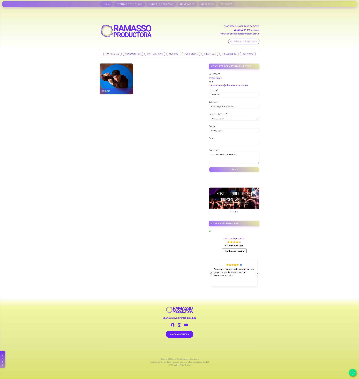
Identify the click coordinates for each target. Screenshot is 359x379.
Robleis (106, 91)
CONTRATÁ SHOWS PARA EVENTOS (241, 26)
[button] (257, 273)
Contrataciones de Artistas (187, 359)
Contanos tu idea (179, 334)
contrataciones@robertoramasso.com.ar (239, 33)
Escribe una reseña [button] (234, 251)
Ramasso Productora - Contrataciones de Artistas (126, 31)
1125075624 (253, 30)
